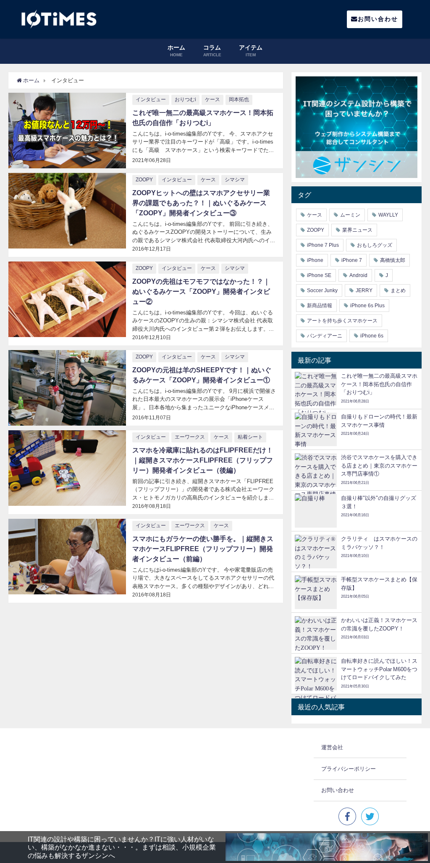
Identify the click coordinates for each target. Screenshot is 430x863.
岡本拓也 (239, 99)
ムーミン (350, 214)
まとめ (398, 290)
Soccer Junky (322, 290)
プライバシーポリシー (348, 768)
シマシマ (235, 179)
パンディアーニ (324, 335)
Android (358, 275)
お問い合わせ (378, 19)
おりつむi (185, 99)
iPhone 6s (371, 335)
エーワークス (190, 436)
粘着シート (250, 436)
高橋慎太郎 (392, 260)
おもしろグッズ (374, 245)
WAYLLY (388, 214)
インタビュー (151, 99)
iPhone (315, 260)
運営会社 (332, 747)
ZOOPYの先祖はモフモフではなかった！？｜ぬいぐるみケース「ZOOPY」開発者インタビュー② (201, 291)
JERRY (364, 290)
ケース (212, 99)
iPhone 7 (351, 260)
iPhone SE (319, 275)
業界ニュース (357, 230)
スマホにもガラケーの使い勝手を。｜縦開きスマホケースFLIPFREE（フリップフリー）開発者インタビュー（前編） (202, 548)
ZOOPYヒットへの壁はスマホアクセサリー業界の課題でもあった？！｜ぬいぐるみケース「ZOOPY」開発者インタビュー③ (201, 202)
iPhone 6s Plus (367, 305)
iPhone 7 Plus (323, 245)
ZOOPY (144, 179)
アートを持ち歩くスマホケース (342, 320)
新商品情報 (319, 305)
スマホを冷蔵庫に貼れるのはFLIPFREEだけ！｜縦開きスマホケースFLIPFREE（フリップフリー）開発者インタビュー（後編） (202, 460)
